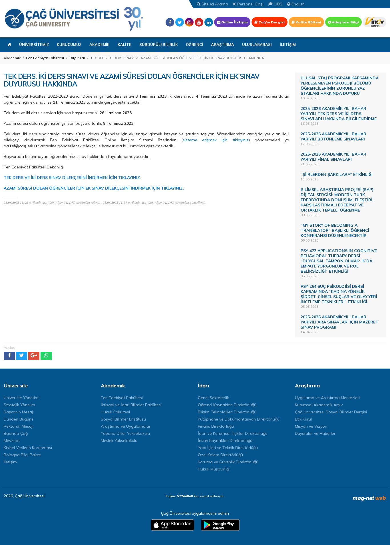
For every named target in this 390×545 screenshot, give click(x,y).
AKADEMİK (99, 44)
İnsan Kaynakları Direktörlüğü (225, 440)
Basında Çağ (16, 433)
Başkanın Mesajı (19, 412)
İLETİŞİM (288, 44)
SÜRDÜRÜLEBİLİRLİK (158, 44)
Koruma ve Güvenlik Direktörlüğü (228, 461)
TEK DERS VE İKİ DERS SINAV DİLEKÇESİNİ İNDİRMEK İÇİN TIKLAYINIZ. (72, 177)
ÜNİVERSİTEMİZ (34, 44)
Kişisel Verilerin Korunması (28, 447)
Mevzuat (12, 440)
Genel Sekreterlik (213, 397)
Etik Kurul (303, 419)
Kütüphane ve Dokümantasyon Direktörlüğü (239, 419)
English (297, 4)
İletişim (10, 461)
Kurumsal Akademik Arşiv (319, 404)
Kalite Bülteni (308, 22)
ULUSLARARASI (257, 44)
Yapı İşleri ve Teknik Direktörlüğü (228, 447)
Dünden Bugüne (19, 419)
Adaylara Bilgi (345, 22)
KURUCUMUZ (69, 44)
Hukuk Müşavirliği (214, 469)
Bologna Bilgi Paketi (22, 454)
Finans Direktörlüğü (216, 426)
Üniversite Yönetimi (21, 397)
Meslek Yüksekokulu (119, 440)
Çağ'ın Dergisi (271, 22)
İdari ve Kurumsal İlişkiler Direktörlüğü (233, 433)
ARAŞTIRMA (222, 44)
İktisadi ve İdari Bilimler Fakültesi (131, 404)
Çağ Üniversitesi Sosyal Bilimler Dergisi (331, 412)
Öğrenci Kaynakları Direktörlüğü (227, 404)
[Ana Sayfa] (74, 19)
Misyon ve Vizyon (311, 426)
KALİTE (124, 44)
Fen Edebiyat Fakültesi (45, 58)
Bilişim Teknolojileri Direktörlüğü (227, 412)
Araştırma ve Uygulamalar (125, 426)
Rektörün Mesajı (18, 426)
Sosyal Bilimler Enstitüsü (123, 419)
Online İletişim (234, 22)
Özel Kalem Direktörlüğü (220, 454)
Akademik (12, 58)
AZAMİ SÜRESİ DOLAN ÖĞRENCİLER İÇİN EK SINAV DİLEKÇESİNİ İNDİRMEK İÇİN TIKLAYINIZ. (94, 188)
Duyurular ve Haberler (315, 433)
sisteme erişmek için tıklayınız (216, 139)
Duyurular (77, 58)
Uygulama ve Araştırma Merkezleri (327, 397)
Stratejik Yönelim (19, 404)
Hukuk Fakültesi (115, 412)
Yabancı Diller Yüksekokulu (125, 433)
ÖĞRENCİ (194, 44)
